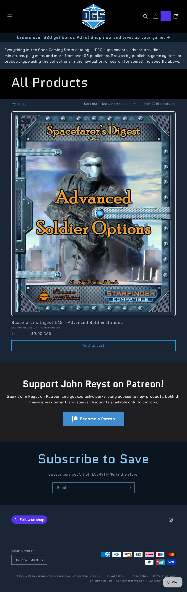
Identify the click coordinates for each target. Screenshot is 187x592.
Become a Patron (97, 418)
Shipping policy (101, 580)
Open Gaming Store (41, 575)
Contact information (130, 580)
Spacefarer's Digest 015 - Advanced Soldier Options (67, 322)
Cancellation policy (162, 580)
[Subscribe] (129, 487)
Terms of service (164, 575)
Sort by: (90, 104)
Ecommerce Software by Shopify (77, 575)
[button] (10, 16)
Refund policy (114, 575)
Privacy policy (138, 575)
